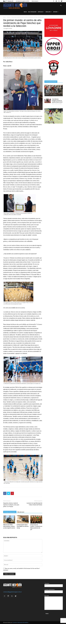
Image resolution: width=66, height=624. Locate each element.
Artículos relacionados (9, 512)
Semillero (48, 11)
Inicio (25, 11)
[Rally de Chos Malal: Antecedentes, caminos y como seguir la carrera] (9, 519)
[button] (61, 5)
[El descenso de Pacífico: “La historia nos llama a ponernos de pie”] (36, 519)
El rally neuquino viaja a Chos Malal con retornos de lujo (22, 526)
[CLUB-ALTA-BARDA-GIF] (53, 123)
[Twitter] (61, 1)
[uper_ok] (53, 55)
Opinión (55, 11)
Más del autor (20, 512)
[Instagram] (56, 1)
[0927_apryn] (53, 76)
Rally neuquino (35, 1)
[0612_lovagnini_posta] (53, 36)
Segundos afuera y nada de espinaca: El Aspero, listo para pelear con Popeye (11, 504)
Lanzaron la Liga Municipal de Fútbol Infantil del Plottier (34, 504)
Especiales (40, 11)
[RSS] (59, 1)
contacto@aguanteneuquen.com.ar (12, 592)
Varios (8, 17)
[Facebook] (53, 1)
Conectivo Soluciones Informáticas (20, 622)
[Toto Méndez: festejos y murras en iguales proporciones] (47, 100)
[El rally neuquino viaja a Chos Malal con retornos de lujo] (23, 519)
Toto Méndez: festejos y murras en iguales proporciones (57, 101)
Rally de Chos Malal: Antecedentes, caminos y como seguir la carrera (9, 526)
